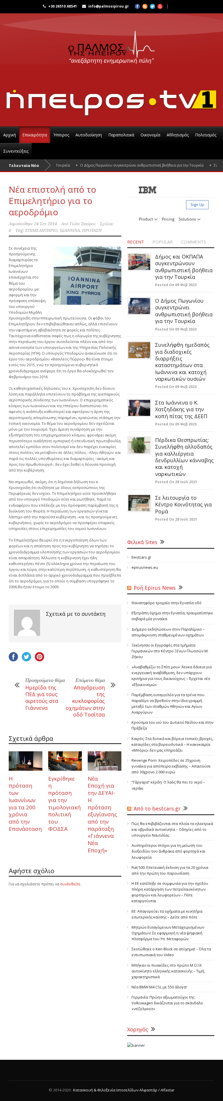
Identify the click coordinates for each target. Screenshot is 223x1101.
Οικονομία (150, 135)
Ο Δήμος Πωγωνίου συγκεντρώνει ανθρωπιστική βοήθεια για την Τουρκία (129, 165)
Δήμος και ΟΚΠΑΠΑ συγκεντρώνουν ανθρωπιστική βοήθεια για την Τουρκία (184, 266)
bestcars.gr (141, 557)
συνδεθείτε (70, 884)
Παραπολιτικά (121, 135)
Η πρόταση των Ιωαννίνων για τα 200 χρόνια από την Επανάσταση (25, 804)
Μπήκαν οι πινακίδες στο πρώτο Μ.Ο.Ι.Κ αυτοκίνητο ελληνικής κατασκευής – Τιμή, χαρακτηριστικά (168, 971)
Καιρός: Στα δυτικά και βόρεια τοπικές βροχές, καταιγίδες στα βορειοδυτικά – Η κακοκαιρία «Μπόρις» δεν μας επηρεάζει (172, 744)
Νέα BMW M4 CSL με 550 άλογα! (159, 987)
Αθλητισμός (178, 135)
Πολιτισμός (205, 135)
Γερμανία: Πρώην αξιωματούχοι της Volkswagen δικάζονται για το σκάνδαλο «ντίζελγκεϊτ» (167, 1002)
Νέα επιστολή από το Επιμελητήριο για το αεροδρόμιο (52, 200)
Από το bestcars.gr (157, 808)
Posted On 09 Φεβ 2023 (176, 284)
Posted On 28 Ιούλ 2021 (176, 481)
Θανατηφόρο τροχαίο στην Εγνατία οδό (167, 602)
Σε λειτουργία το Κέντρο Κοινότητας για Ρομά (183, 504)
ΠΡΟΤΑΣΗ (92, 230)
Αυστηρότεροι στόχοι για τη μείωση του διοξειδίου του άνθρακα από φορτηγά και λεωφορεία (168, 851)
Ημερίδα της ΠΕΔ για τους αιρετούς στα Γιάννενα (41, 697)
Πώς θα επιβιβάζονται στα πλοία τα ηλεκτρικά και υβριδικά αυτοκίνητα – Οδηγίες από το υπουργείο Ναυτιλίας (172, 829)
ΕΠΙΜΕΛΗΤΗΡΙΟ (41, 230)
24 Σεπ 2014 (45, 223)
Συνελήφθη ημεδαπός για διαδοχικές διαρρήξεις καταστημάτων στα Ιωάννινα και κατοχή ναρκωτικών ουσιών (182, 361)
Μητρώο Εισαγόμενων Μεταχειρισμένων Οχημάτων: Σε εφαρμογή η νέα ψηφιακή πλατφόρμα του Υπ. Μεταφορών (168, 933)
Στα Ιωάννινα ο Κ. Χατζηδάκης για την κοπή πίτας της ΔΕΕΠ (181, 409)
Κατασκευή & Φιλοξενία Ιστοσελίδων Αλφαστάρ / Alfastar (124, 1090)
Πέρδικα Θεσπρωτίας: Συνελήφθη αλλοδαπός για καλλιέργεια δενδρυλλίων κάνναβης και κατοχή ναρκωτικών (184, 456)
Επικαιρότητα (34, 135)
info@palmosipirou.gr (108, 6)
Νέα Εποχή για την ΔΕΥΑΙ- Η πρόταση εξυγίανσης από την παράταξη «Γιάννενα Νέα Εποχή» (102, 814)
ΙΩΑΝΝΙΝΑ (70, 230)
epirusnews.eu (145, 567)
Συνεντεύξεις (15, 151)
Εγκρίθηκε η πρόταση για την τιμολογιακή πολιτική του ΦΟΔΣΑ (64, 804)
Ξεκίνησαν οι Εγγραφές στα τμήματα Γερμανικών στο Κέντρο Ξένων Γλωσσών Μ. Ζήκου (170, 650)
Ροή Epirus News (155, 587)
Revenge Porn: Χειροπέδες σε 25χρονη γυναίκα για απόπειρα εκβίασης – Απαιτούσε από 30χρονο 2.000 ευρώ (171, 766)
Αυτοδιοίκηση (88, 135)
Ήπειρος (61, 135)
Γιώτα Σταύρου (83, 223)
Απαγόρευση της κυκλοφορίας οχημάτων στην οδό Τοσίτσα (85, 701)
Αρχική (9, 135)
